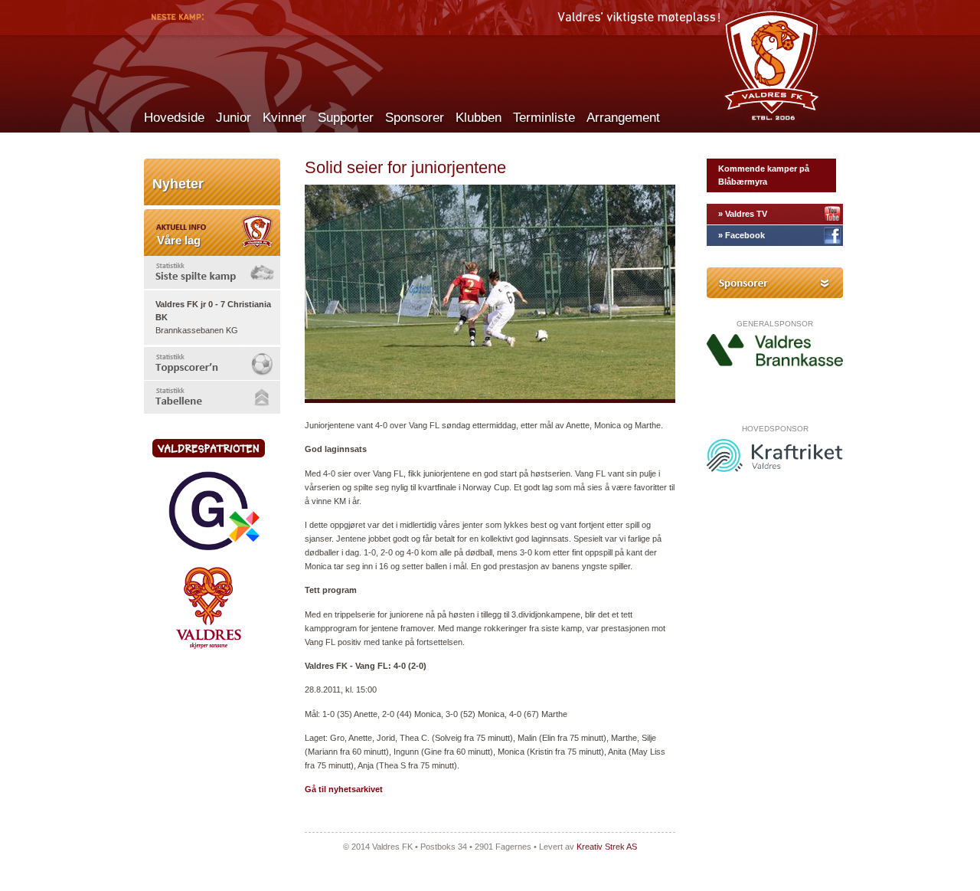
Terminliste (544, 117)
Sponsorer (414, 117)
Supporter (346, 117)
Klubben (478, 117)
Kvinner (284, 117)
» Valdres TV (742, 213)
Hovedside (174, 117)
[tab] (212, 272)
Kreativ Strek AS (607, 846)
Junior (233, 117)
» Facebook (741, 235)
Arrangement (623, 117)
